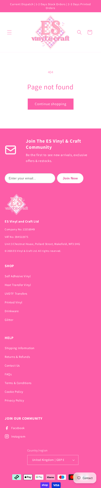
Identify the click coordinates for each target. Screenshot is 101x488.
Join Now (70, 178)
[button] (9, 32)
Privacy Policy (14, 400)
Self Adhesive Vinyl (18, 276)
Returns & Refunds (17, 357)
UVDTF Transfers (16, 294)
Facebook (18, 428)
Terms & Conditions (18, 383)
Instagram (18, 436)
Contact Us (12, 366)
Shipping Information (20, 348)
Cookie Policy (14, 392)
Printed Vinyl (13, 302)
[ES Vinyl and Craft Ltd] (50, 204)
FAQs (8, 374)
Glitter (9, 320)
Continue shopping (50, 104)
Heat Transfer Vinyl (18, 285)
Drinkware (12, 311)
